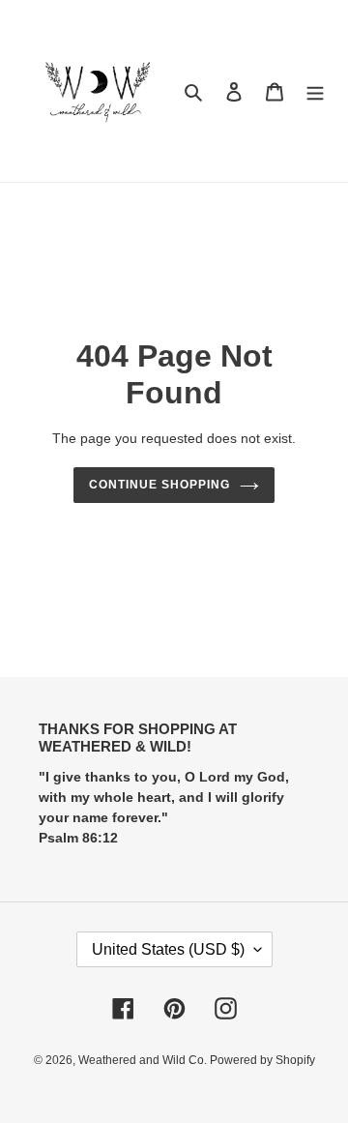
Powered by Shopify (262, 1060)
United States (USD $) (168, 949)
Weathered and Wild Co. (144, 1060)
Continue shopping (159, 484)
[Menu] (315, 91)
